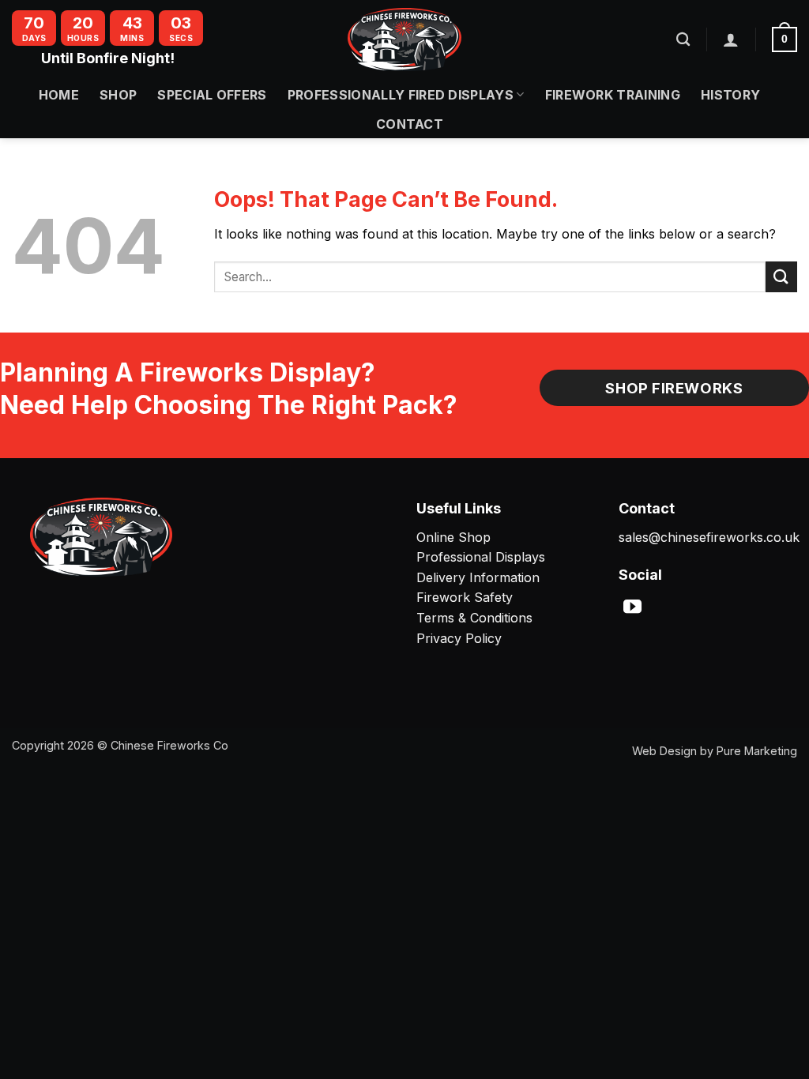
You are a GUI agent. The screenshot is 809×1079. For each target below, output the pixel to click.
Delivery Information (478, 577)
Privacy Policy (459, 638)
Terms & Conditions (474, 618)
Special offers (211, 95)
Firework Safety (464, 597)
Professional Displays (480, 557)
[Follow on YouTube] (632, 608)
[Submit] (781, 276)
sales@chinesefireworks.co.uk (709, 537)
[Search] (683, 40)
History (730, 95)
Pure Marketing (757, 751)
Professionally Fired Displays (401, 95)
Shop (118, 95)
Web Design (664, 751)
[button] (731, 39)
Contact (409, 124)
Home (59, 95)
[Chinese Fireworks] (404, 39)
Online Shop (453, 537)
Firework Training (612, 95)
